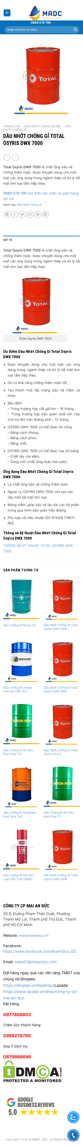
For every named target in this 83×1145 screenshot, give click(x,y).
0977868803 (17, 1014)
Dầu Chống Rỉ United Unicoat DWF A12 (17, 689)
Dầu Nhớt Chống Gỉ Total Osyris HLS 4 (61, 752)
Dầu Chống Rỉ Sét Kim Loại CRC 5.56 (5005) (18, 877)
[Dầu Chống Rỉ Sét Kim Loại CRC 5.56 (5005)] (21, 849)
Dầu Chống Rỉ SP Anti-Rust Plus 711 (59, 814)
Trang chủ (11, 126)
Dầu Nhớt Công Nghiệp (42, 126)
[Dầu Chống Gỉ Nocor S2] (21, 599)
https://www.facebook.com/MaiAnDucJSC (40, 951)
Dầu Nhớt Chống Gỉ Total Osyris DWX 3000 (61, 877)
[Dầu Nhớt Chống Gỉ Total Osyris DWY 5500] (62, 599)
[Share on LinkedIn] (45, 214)
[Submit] (75, 29)
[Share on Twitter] (22, 214)
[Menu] (7, 12)
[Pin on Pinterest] (37, 214)
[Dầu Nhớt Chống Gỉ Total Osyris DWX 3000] (62, 849)
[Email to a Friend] (30, 214)
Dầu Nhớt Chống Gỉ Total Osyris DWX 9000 (61, 689)
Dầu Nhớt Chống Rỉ (29, 204)
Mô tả (7, 239)
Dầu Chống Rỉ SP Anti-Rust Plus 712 (18, 752)
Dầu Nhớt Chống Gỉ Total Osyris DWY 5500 (61, 627)
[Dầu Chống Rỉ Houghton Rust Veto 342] (21, 786)
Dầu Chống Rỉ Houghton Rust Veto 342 (19, 814)
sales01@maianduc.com (36, 962)
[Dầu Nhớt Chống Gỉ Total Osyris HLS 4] (62, 724)
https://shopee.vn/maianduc (28, 985)
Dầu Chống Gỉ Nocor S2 (19, 625)
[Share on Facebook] (14, 214)
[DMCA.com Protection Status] (32, 1070)
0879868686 (17, 1056)
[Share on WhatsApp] (7, 214)
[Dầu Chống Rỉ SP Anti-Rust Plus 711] (62, 786)
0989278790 (17, 1035)
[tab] (41, 240)
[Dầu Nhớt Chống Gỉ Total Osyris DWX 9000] (62, 661)
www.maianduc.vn (34, 935)
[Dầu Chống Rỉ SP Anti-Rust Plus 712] (21, 724)
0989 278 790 (41, 22)
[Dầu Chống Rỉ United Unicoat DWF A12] (21, 661)
